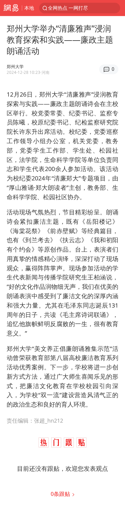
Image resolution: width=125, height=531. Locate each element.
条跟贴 (61, 493)
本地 (29, 7)
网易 (11, 8)
